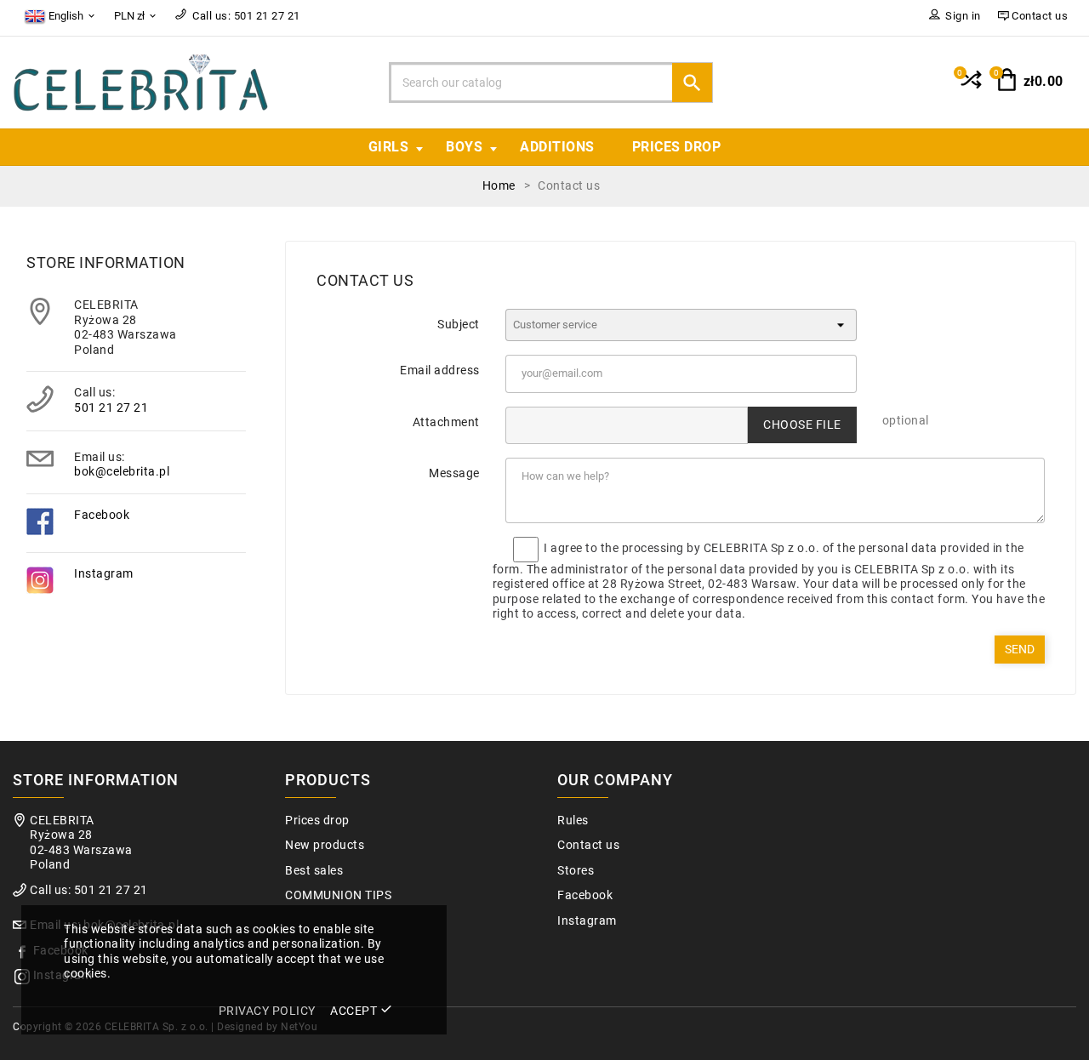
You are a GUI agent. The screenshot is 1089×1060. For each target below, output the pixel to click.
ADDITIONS (557, 147)
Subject (458, 324)
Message (454, 473)
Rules (573, 820)
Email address (440, 370)
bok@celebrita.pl (121, 471)
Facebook (101, 514)
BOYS (464, 147)
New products (324, 845)
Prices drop (676, 147)
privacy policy (267, 1010)
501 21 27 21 (111, 407)
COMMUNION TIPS (338, 895)
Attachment (446, 422)
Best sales (314, 870)
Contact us (588, 845)
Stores (575, 870)
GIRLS (388, 147)
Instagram (104, 573)
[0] (969, 87)
